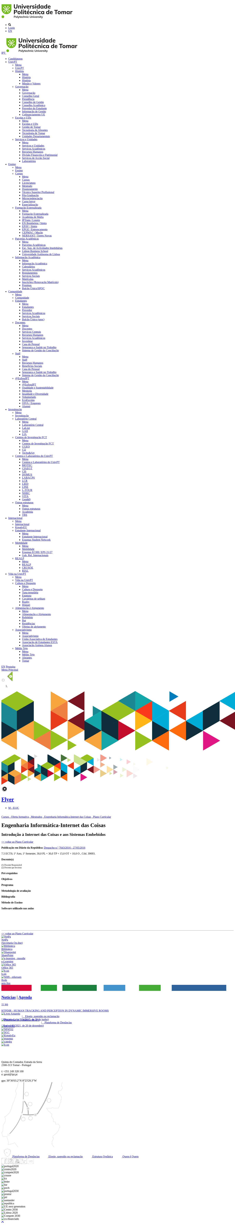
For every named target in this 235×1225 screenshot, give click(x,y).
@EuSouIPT (22, 378)
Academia (27, 511)
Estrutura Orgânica (102, 1156)
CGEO (26, 446)
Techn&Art (28, 452)
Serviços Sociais (31, 275)
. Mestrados (36, 816)
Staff (17, 353)
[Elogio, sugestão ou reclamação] (10, 1013)
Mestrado (27, 185)
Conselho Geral (30, 95)
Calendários (28, 266)
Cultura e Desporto (25, 583)
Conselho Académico (33, 105)
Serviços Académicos (33, 148)
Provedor (27, 310)
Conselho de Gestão (33, 102)
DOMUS (27, 474)
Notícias (8, 997)
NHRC (26, 493)
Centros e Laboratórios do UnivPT (34, 455)
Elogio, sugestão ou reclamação (65, 1156)
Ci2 (24, 449)
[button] (2, 1222)
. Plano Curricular (101, 816)
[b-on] (5, 1044)
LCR (25, 480)
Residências (28, 623)
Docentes (20, 322)
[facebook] (4, 1163)
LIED (25, 483)
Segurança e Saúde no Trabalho (39, 347)
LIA (24, 434)
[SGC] (5, 1032)
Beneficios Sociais (32, 365)
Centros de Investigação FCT (31, 437)
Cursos (19, 173)
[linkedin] (24, 1163)
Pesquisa (10, 666)
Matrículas (27, 279)
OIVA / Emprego (31, 403)
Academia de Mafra (33, 217)
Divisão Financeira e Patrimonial (39, 154)
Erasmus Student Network (36, 539)
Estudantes (21, 300)
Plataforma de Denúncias (26, 1156)
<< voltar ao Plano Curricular (17, 841)
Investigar (27, 341)
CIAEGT (27, 468)
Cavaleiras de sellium (33, 598)
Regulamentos (30, 272)
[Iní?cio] (37, 18)
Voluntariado (29, 397)
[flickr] (30, 1163)
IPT (3, 52)
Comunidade (15, 291)
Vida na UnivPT (17, 573)
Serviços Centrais (31, 331)
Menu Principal (9, 669)
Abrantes (27, 657)
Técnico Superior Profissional (38, 192)
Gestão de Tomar (31, 127)
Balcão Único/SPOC (33, 288)
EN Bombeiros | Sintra (34, 223)
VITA (25, 496)
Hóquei (26, 604)
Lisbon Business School (35, 251)
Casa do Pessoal (31, 344)
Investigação (15, 409)
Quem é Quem (130, 1156)
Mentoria (27, 390)
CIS (24, 471)
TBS (24, 514)
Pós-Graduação (30, 195)
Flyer (7, 799)
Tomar (25, 660)
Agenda (25, 997)
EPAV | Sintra (29, 226)
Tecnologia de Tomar (33, 133)
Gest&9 (26, 499)
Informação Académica (27, 257)
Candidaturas (15, 58)
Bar (24, 620)
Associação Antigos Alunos (37, 645)
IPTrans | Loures (31, 220)
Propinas (26, 285)
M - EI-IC (13, 807)
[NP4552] (7, 1029)
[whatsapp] (37, 1163)
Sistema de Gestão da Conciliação (40, 350)
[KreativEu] (8, 1035)
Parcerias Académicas (27, 238)
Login (11, 27)
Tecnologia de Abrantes (35, 130)
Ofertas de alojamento (34, 626)
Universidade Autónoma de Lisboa (41, 254)
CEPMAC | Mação (32, 232)
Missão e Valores (31, 83)
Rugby (25, 601)
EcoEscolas (28, 400)
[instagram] (11, 1163)
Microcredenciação (32, 198)
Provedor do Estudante (34, 108)
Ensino (12, 164)
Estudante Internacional (28, 530)
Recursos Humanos (32, 151)
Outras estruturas (24, 502)
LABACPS (28, 477)
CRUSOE (27, 567)
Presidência (28, 99)
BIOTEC (27, 465)
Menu (18, 64)
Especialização (30, 204)
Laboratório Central (25, 418)
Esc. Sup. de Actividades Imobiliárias (42, 248)
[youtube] (17, 1163)
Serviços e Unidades (26, 139)
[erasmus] (7, 1038)
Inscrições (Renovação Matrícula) (40, 282)
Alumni (26, 406)
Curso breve (28, 201)
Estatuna (26, 595)
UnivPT (12, 61)
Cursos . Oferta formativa (15, 816)
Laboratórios (29, 161)
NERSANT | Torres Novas (37, 235)
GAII (25, 431)
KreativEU (21, 527)
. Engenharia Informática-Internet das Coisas (67, 816)
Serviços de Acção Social (36, 158)
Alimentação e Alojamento (29, 608)
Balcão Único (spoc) (33, 319)
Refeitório (27, 617)
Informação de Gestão (34, 111)
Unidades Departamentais (36, 136)
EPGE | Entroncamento (34, 229)
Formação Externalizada (28, 207)
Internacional (15, 518)
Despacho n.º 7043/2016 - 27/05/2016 (64, 847)
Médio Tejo (21, 648)
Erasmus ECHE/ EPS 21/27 (37, 552)
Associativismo (23, 629)
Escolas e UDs (23, 117)
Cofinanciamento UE (33, 114)
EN (10, 30)
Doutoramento (30, 189)
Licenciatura (28, 182)
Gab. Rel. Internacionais (35, 555)
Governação (21, 86)
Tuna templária (30, 592)
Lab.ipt (26, 428)
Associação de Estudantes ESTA (40, 642)
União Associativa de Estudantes (39, 639)
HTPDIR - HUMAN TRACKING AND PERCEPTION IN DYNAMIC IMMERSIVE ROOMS (55, 1010)
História (19, 71)
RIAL (25, 570)
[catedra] (6, 1041)
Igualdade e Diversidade (35, 393)
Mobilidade (21, 542)
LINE (25, 487)
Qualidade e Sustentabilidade (38, 387)
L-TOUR (27, 490)
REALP (19, 558)
